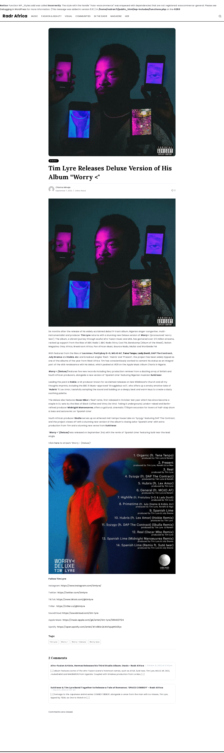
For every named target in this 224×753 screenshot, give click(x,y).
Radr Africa (15, 16)
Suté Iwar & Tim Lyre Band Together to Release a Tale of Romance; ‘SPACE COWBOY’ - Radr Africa (107, 687)
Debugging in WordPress (13, 9)
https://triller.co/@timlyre (70, 606)
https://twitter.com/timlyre (72, 592)
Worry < (64, 642)
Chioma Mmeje (63, 187)
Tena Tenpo (130, 353)
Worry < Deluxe (79, 642)
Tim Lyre (53, 642)
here (56, 442)
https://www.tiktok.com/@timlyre (75, 599)
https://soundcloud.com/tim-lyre (80, 613)
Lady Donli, (144, 353)
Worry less (95, 642)
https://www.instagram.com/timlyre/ (81, 585)
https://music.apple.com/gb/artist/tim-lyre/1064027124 (93, 619)
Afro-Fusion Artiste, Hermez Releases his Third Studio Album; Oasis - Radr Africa (97, 665)
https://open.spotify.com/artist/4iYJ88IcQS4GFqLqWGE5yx (89, 626)
